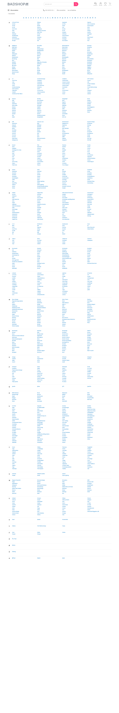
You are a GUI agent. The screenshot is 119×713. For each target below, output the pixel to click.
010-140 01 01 (49, 10)
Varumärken (12, 13)
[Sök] (76, 4)
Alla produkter (14, 10)
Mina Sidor (100, 5)
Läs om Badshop (72, 10)
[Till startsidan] (18, 4)
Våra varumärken (61, 10)
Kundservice (95, 5)
